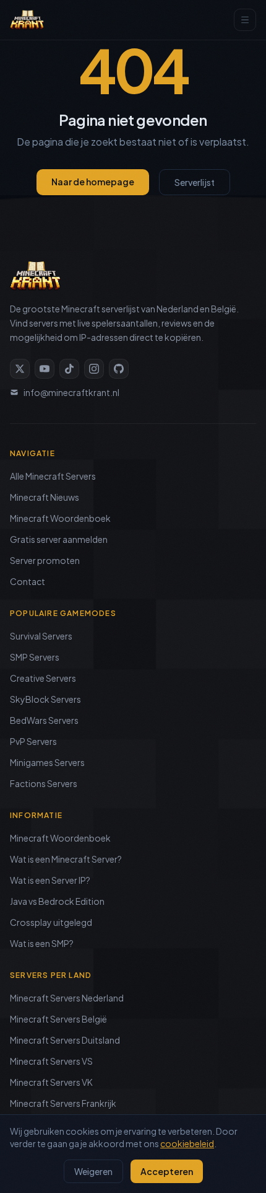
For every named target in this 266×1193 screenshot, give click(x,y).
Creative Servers (43, 678)
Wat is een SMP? (42, 943)
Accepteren (166, 1171)
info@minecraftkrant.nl (71, 392)
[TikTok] (69, 369)
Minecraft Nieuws (44, 497)
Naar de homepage (92, 181)
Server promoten (45, 560)
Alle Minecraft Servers (53, 476)
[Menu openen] (245, 20)
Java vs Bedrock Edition (57, 901)
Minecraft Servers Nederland (67, 997)
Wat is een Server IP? (50, 880)
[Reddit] (119, 369)
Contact (27, 581)
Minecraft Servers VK (51, 1082)
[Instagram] (94, 369)
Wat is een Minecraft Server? (66, 859)
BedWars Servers (44, 720)
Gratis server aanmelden (59, 539)
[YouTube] (44, 369)
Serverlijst (194, 182)
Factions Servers (43, 783)
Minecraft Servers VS (51, 1061)
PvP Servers (33, 741)
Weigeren (93, 1171)
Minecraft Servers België (58, 1018)
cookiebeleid (187, 1143)
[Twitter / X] (20, 369)
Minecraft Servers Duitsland (65, 1040)
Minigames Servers (47, 762)
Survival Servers (41, 635)
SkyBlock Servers (45, 699)
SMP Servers (34, 657)
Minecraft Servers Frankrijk (63, 1103)
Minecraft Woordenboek (60, 518)
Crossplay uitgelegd (51, 922)
